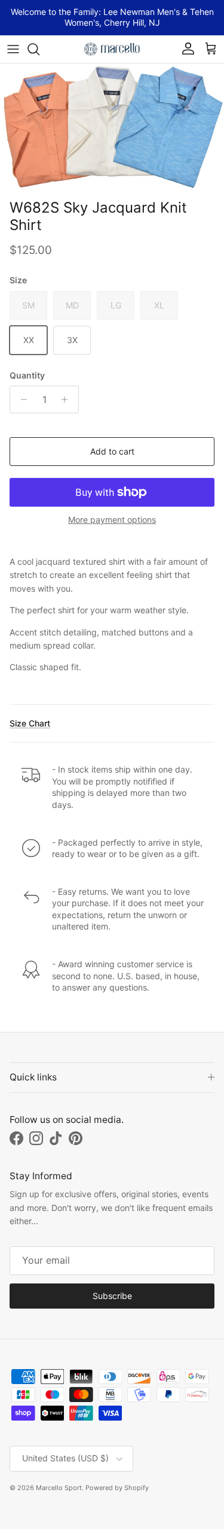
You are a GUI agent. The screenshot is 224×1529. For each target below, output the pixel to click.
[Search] (39, 49)
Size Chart (30, 723)
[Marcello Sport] (112, 49)
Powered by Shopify (117, 1487)
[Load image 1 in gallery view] (112, 128)
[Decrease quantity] (20, 399)
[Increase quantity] (67, 399)
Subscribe (112, 1296)
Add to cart (112, 451)
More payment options (112, 520)
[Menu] (13, 49)
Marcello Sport (59, 1487)
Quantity (27, 375)
